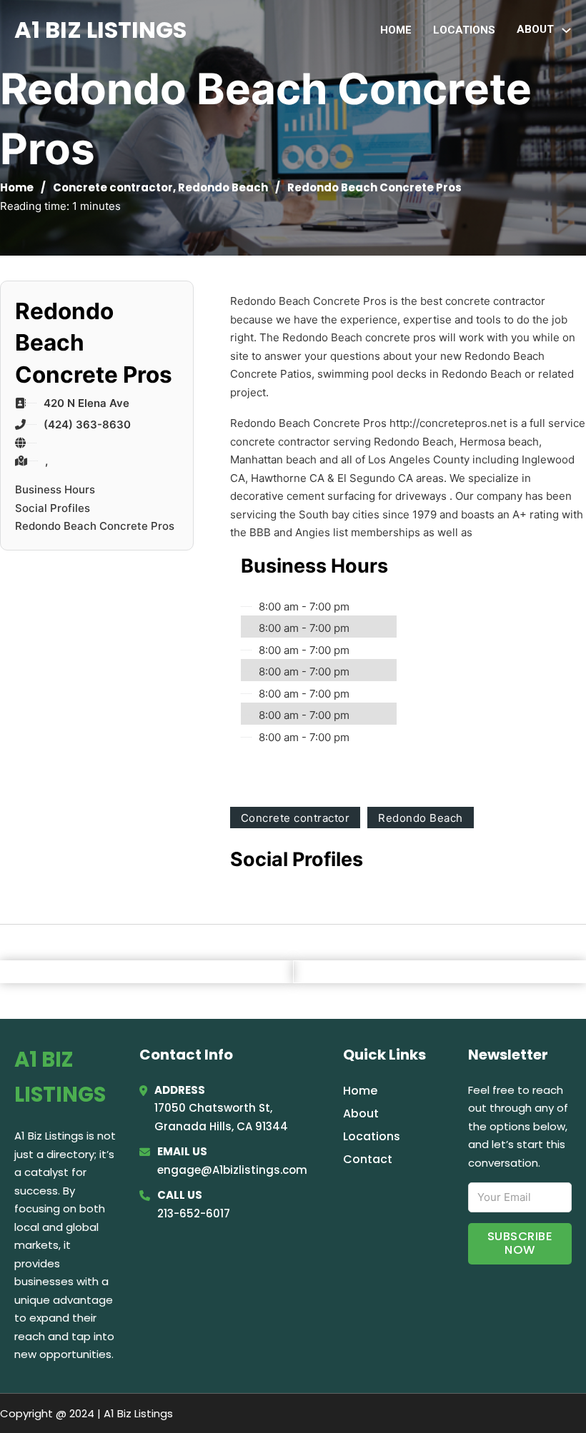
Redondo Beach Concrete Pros (94, 526)
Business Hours (55, 489)
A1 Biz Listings (100, 30)
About (361, 1113)
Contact (367, 1159)
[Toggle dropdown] (566, 30)
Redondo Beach (223, 187)
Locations (464, 30)
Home (396, 30)
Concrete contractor (113, 187)
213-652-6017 (193, 1213)
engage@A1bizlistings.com (232, 1169)
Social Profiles (52, 508)
